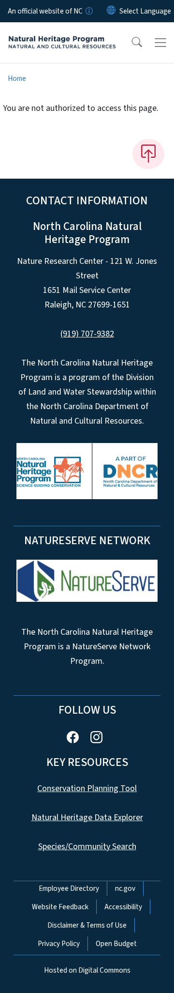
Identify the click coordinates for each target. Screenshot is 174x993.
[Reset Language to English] (111, 11)
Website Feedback (60, 906)
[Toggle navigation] (160, 42)
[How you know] (88, 11)
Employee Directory (69, 888)
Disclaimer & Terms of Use (87, 925)
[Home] (62, 33)
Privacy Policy (59, 943)
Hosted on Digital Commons (87, 970)
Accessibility (123, 906)
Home (17, 78)
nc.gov (125, 888)
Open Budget (116, 943)
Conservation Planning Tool (87, 788)
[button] (130, 42)
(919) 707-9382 (87, 334)
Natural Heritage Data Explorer (87, 817)
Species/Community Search (87, 846)
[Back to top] (148, 154)
